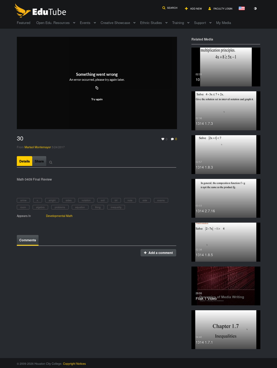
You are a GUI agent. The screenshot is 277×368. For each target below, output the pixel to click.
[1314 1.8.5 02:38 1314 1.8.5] (225, 241)
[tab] (24, 161)
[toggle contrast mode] (255, 8)
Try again (97, 99)
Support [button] (200, 22)
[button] (170, 7)
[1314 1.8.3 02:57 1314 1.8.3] (225, 154)
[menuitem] (26, 22)
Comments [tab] (27, 240)
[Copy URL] (97, 88)
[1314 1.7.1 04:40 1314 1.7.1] (225, 329)
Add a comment (160, 252)
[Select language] (242, 8)
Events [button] (85, 22)
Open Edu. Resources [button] (53, 22)
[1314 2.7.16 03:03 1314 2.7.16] (225, 198)
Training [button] (178, 22)
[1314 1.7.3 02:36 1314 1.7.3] (225, 110)
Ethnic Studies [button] (151, 22)
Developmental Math (59, 216)
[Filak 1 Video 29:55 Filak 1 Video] (225, 285)
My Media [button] (223, 22)
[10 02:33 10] (225, 66)
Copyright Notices (74, 363)
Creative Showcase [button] (115, 22)
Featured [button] (23, 22)
